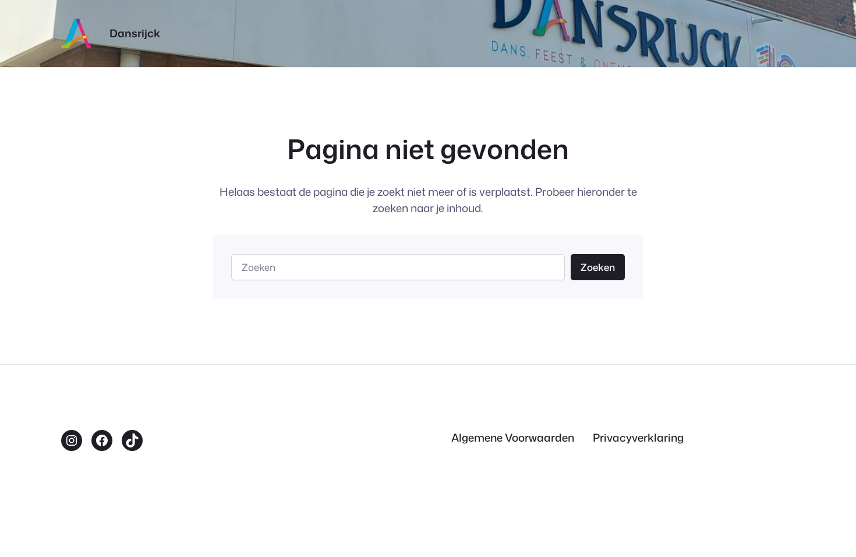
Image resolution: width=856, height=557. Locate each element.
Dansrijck (134, 33)
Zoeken (598, 267)
